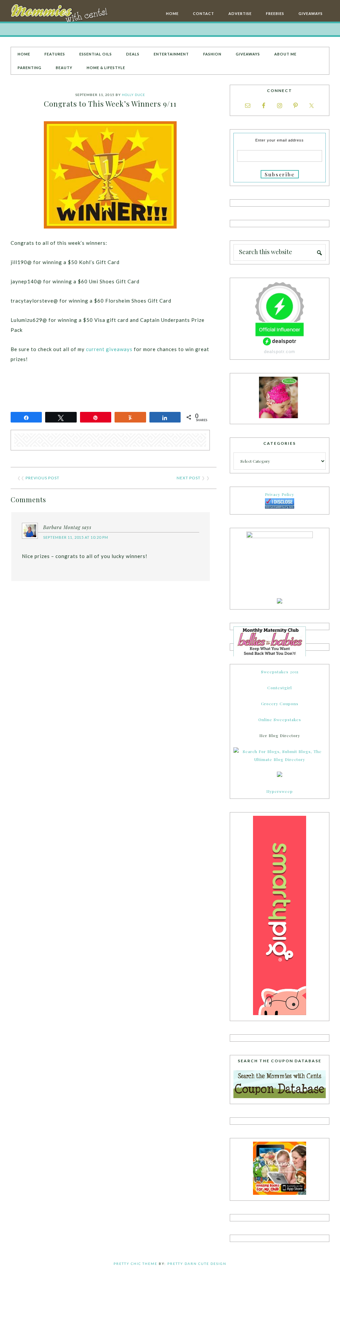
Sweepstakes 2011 (279, 671)
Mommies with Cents (60, 14)
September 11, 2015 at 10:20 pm (75, 537)
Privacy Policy (279, 494)
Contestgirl (279, 687)
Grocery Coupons (279, 703)
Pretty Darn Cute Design (196, 1264)
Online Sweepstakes (279, 719)
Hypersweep (279, 791)
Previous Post (42, 477)
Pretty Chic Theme (135, 1264)
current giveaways (109, 349)
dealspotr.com (279, 351)
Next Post (189, 477)
